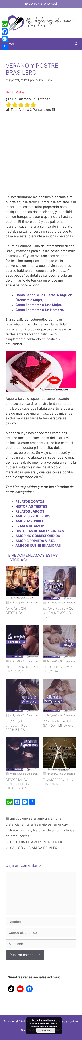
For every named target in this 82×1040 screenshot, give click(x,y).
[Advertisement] (41, 153)
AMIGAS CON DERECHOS (16, 611)
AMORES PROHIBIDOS (32, 516)
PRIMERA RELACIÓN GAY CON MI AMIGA (58, 723)
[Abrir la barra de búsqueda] (76, 44)
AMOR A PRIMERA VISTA (35, 541)
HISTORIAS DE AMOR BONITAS (39, 531)
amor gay (60, 824)
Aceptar (45, 1030)
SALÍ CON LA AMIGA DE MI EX (33, 848)
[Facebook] (4, 31)
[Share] (4, 47)
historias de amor (46, 830)
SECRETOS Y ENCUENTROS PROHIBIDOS (16, 725)
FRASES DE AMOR (29, 526)
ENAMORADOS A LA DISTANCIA (58, 782)
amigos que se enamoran (29, 818)
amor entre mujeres (36, 824)
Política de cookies (66, 1021)
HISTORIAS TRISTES (31, 506)
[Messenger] (4, 39)
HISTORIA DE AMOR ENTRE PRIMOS (38, 842)
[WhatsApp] (4, 24)
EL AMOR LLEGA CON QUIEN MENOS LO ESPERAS (59, 613)
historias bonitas (18, 830)
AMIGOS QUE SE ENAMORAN (38, 545)
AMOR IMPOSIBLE (29, 521)
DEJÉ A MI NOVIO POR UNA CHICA (22, 669)
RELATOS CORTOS (29, 501)
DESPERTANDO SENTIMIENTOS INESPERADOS (17, 784)
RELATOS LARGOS (29, 511)
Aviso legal (10, 1021)
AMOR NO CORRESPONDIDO (37, 536)
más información (48, 1026)
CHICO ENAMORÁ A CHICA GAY (57, 669)
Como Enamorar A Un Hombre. (39, 310)
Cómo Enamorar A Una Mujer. (38, 305)
